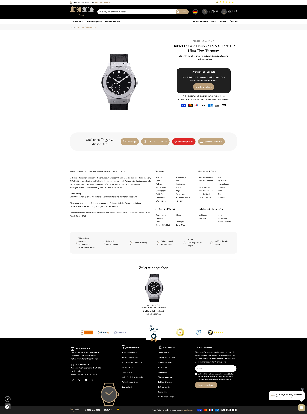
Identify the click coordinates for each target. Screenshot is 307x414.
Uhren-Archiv (91, 27)
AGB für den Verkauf (166, 362)
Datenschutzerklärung (223, 379)
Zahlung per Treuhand (166, 357)
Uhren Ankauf (111, 21)
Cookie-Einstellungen (166, 397)
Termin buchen (163, 353)
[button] (8, 399)
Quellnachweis (127, 387)
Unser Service (127, 372)
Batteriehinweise (164, 387)
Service (223, 21)
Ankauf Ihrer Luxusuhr (130, 357)
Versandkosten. (187, 410)
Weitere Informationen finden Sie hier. (84, 359)
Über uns (234, 21)
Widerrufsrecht (163, 372)
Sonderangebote (94, 21)
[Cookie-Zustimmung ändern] (8, 406)
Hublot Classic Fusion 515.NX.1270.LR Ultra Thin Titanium (153, 306)
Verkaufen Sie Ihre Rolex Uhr (132, 377)
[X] (92, 380)
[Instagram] (73, 380)
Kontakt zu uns (127, 367)
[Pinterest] (79, 380)
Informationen (199, 21)
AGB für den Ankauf (129, 353)
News (213, 21)
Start (72, 27)
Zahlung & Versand (165, 382)
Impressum (162, 392)
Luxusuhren (76, 21)
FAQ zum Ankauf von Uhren (132, 362)
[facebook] (85, 380)
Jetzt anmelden (206, 385)
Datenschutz (163, 367)
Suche (183, 11)
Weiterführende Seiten (130, 382)
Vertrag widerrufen (165, 377)
